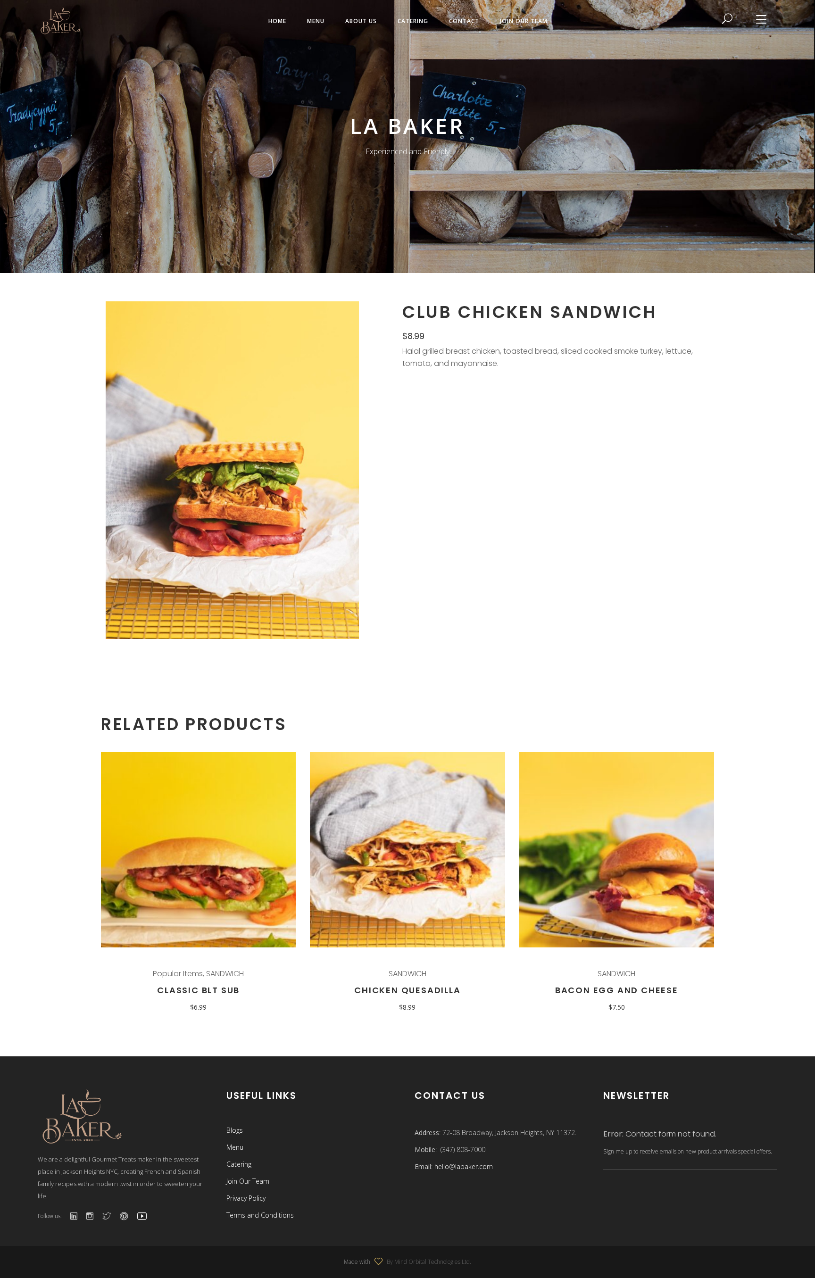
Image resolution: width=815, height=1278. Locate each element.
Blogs (234, 1130)
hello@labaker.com (463, 1166)
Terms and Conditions (260, 1215)
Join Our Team (247, 1181)
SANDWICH (225, 973)
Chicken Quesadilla (407, 990)
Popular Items (178, 973)
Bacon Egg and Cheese (616, 990)
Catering (238, 1164)
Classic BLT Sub (198, 990)
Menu (234, 1147)
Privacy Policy (246, 1198)
